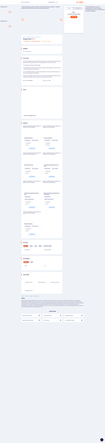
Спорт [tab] (31, 246)
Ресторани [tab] (26, 262)
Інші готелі (52, 311)
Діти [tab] (36, 246)
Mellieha (32, 36)
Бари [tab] (32, 262)
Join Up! (24, 36)
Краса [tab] (40, 246)
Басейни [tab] (26, 246)
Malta (28, 36)
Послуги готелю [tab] (47, 246)
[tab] (69, 8)
